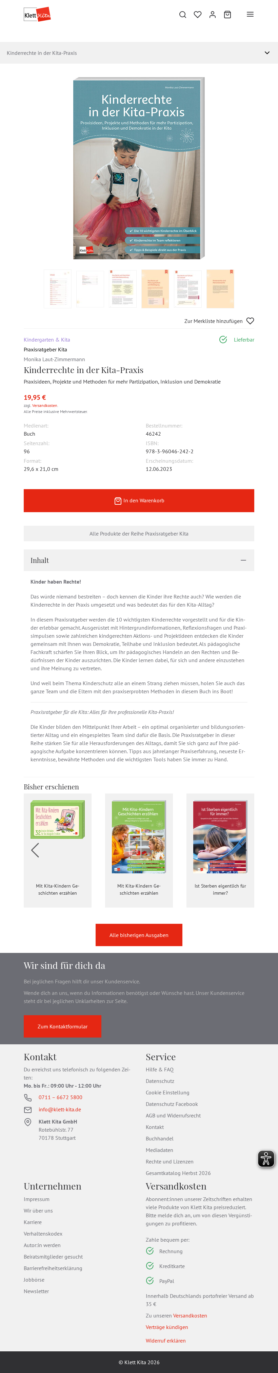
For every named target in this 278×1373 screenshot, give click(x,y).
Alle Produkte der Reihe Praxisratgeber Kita (139, 533)
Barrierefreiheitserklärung (53, 1268)
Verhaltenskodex (43, 1233)
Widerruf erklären (166, 1340)
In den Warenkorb (143, 500)
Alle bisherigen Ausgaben (139, 935)
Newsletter (36, 1291)
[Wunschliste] (197, 14)
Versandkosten (44, 405)
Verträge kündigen (167, 1327)
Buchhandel (160, 1138)
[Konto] (212, 14)
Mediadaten (159, 1150)
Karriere (33, 1222)
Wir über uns (38, 1210)
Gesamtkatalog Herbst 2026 (178, 1173)
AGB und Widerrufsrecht (173, 1115)
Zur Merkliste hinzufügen (213, 321)
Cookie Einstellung (168, 1092)
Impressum (36, 1199)
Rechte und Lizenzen (170, 1161)
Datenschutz (160, 1080)
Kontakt (155, 1127)
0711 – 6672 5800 (60, 1097)
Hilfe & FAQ (160, 1069)
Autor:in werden (42, 1245)
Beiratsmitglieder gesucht (53, 1256)
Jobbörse (34, 1279)
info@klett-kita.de (60, 1109)
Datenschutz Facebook (172, 1103)
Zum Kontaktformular (62, 1026)
